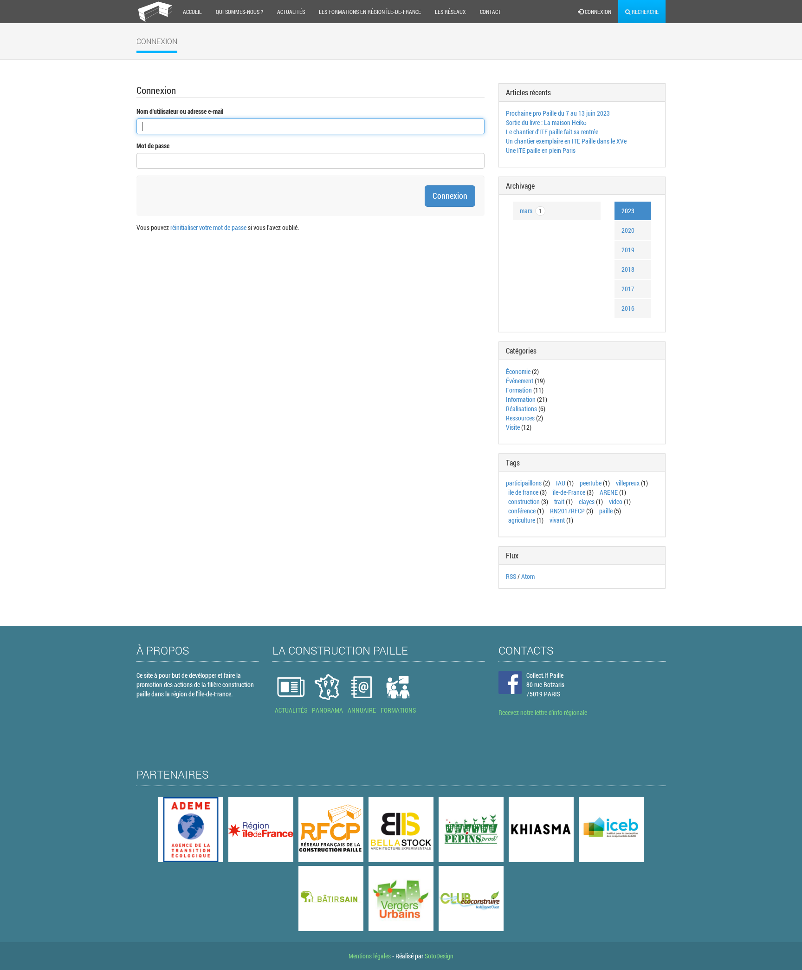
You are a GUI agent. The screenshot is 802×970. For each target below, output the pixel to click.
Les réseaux (450, 11)
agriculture (521, 520)
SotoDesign (439, 955)
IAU (560, 482)
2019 (627, 249)
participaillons (524, 482)
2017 (627, 288)
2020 (627, 230)
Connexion (597, 11)
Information (521, 399)
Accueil (192, 11)
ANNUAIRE (362, 710)
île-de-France (569, 492)
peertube (591, 482)
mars (531, 210)
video (615, 501)
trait (559, 501)
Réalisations (521, 408)
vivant (557, 520)
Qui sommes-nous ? (239, 11)
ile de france (523, 492)
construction (524, 501)
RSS (511, 576)
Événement (519, 380)
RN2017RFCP (567, 510)
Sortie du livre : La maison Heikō (546, 122)
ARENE (609, 492)
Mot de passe (152, 145)
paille (606, 510)
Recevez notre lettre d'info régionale (542, 712)
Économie (518, 371)
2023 (627, 210)
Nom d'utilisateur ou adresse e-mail (179, 111)
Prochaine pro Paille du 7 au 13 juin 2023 (558, 113)
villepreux (628, 482)
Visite (513, 427)
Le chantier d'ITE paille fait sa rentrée (552, 131)
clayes (587, 501)
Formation (519, 390)
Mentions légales (370, 955)
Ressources (520, 417)
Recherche (644, 11)
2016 (627, 308)
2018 (627, 269)
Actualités (291, 11)
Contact (490, 11)
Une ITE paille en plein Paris (541, 150)
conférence (522, 510)
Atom (528, 576)
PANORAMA (327, 710)
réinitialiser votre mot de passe (208, 227)
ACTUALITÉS (291, 710)
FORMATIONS (398, 710)
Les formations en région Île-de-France (370, 11)
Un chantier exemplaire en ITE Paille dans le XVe (566, 141)
